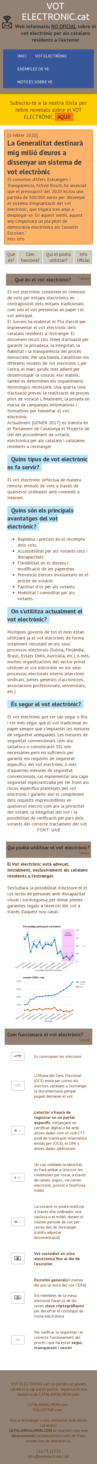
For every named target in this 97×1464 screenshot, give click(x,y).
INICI (21, 55)
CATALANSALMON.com (59, 1394)
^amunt (84, 278)
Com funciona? (30, 257)
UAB (55, 830)
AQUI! (64, 116)
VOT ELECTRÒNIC (51, 55)
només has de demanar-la (48, 1440)
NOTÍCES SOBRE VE (35, 81)
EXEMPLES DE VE (33, 68)
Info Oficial (83, 257)
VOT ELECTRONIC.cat (55, 11)
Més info (16, 239)
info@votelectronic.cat (48, 1456)
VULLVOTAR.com (47, 1409)
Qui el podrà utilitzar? (58, 257)
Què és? (11, 257)
